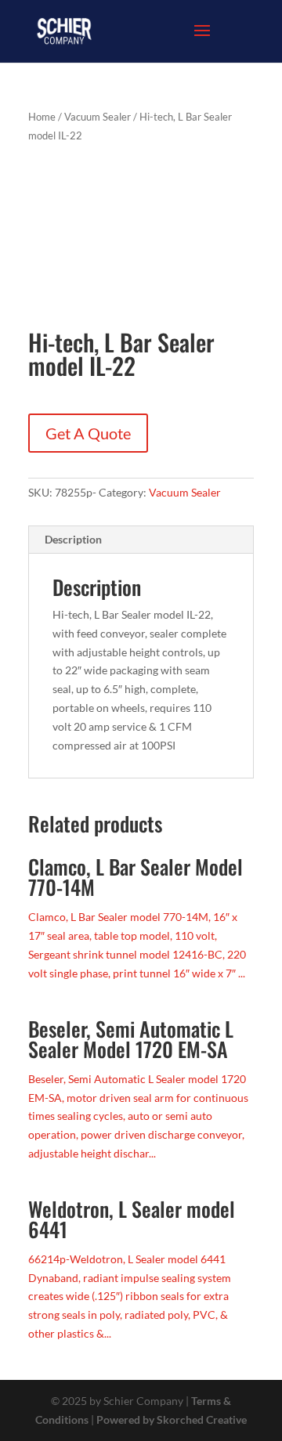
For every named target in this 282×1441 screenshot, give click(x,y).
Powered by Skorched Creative (171, 1419)
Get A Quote (88, 433)
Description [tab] (73, 539)
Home (42, 116)
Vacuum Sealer (97, 116)
